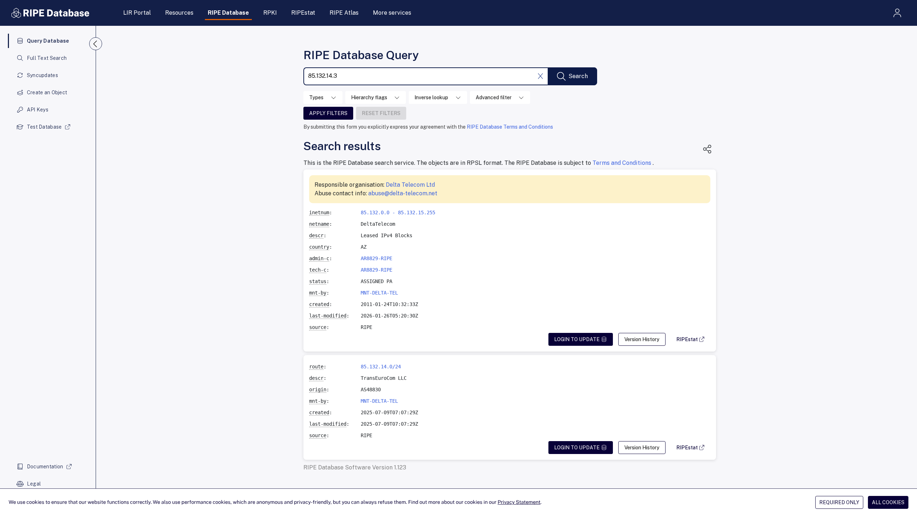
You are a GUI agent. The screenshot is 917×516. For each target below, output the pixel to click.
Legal (34, 484)
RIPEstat (303, 12)
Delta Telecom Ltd (410, 184)
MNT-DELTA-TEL (379, 293)
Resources (179, 12)
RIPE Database (228, 12)
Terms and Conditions (622, 162)
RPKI (270, 12)
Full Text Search (47, 58)
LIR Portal (137, 12)
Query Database (48, 41)
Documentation (45, 466)
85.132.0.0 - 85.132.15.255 (398, 212)
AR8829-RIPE (376, 258)
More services (392, 12)
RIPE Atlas (344, 12)
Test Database (44, 127)
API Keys (37, 110)
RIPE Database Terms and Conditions (510, 127)
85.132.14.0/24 (381, 366)
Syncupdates (42, 75)
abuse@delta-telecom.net (402, 193)
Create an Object (47, 92)
